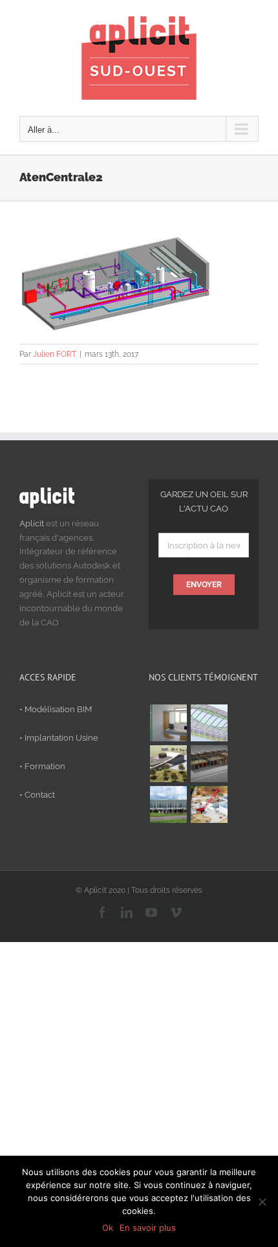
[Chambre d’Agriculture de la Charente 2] (168, 763)
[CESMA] (208, 722)
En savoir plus (148, 1227)
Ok (107, 1227)
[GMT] (168, 804)
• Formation (42, 766)
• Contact (37, 795)
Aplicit (31, 523)
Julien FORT (54, 354)
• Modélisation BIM (55, 709)
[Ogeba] (208, 804)
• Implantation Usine (58, 738)
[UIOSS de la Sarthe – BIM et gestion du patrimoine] (168, 722)
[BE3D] (208, 763)
